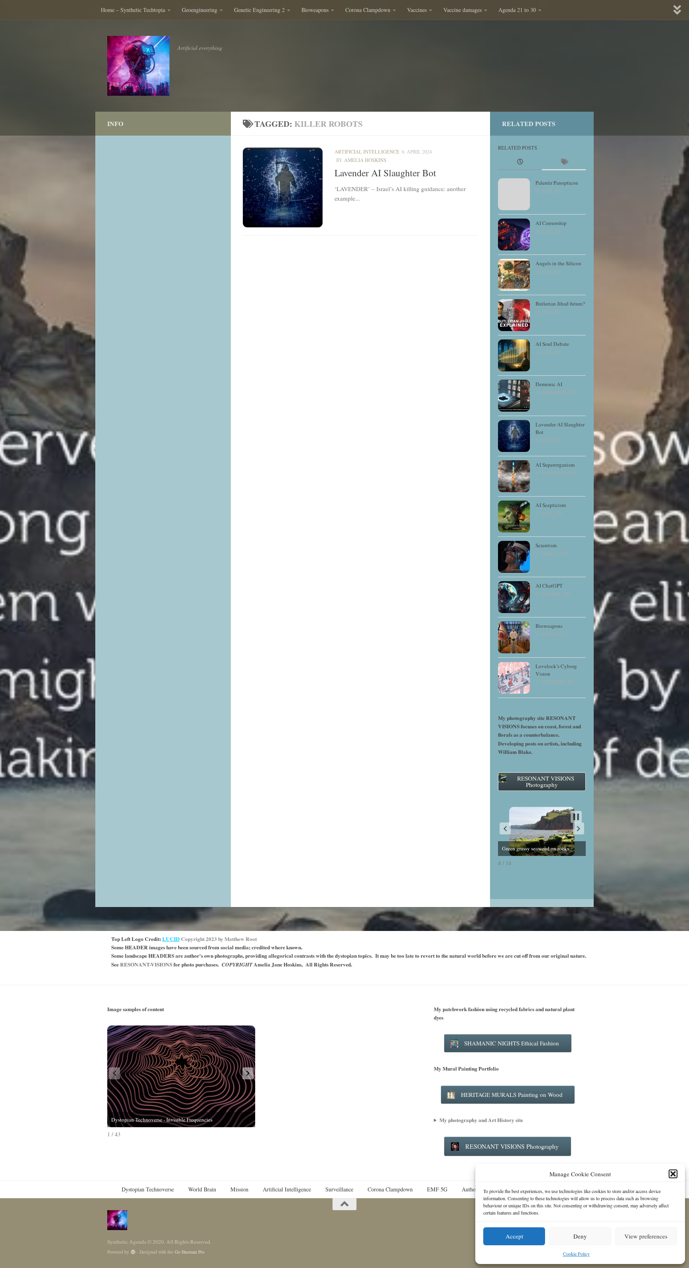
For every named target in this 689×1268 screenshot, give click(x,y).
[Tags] (564, 162)
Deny (580, 1236)
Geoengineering (199, 10)
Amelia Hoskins (365, 160)
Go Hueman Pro (190, 1252)
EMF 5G (437, 1189)
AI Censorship (551, 223)
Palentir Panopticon (556, 182)
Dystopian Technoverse (148, 1189)
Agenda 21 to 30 (517, 10)
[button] (673, 1174)
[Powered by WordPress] (133, 1252)
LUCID (171, 939)
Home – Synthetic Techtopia (133, 10)
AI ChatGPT (549, 585)
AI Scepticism (550, 505)
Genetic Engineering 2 (259, 10)
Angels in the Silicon (558, 263)
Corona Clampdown (367, 10)
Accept (514, 1236)
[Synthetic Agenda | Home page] (138, 66)
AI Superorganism (555, 464)
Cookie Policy (576, 1253)
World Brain (202, 1189)
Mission (239, 1189)
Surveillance (339, 1189)
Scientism (546, 545)
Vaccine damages (462, 10)
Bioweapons (315, 10)
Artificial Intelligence (367, 151)
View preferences (645, 1236)
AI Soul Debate (552, 343)
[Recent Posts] (520, 162)
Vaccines (417, 10)
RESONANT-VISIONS (146, 964)
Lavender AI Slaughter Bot (385, 172)
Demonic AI (548, 384)
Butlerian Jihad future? (560, 303)
